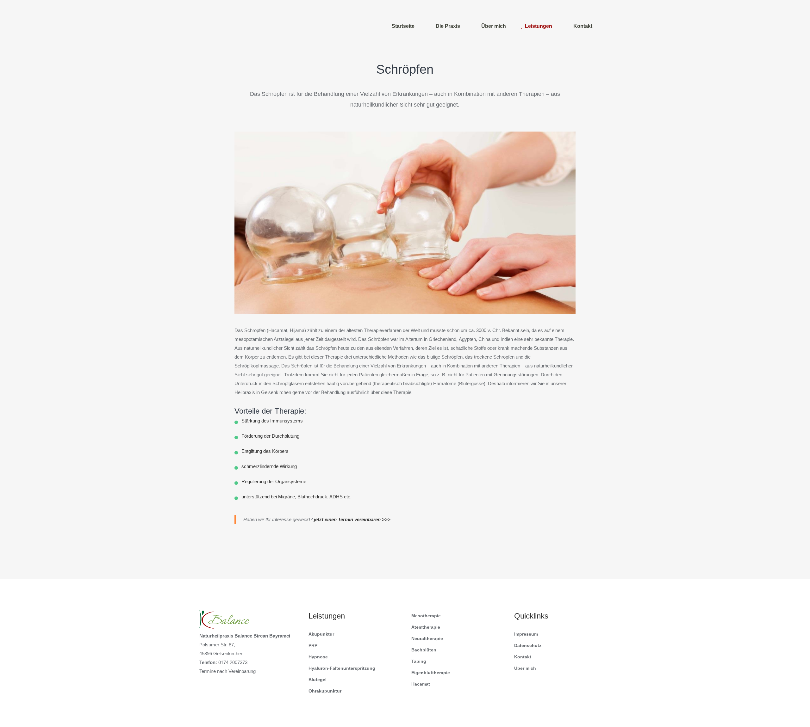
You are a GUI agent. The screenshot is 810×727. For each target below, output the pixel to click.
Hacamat (420, 684)
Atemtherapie (425, 627)
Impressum (526, 634)
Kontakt (522, 656)
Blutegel (317, 679)
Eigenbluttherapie (430, 672)
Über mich (525, 668)
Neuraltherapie (427, 638)
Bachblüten (423, 649)
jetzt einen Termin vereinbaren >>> (352, 519)
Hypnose (318, 656)
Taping (418, 661)
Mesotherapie (426, 615)
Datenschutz (527, 645)
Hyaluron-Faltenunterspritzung (341, 668)
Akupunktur (321, 634)
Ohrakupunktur (324, 690)
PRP (312, 645)
